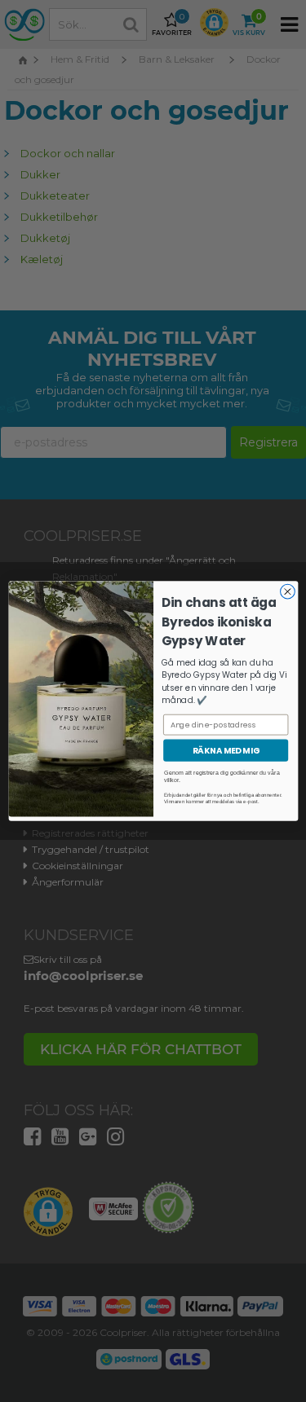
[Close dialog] (287, 591)
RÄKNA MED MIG (225, 750)
